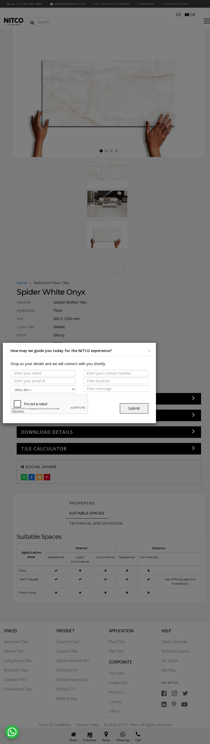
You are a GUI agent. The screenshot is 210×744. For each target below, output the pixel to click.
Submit (134, 408)
